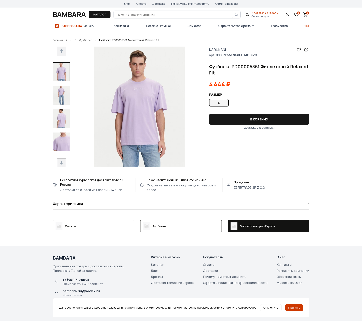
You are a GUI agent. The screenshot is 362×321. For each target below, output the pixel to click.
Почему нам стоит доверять (190, 3)
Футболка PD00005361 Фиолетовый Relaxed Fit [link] (128, 40)
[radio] (219, 102)
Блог (127, 3)
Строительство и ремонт (236, 26)
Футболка (85, 40)
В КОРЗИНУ (259, 119)
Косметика (121, 26)
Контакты (284, 265)
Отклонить (270, 307)
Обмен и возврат (226, 3)
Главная (58, 40)
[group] (259, 102)
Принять (294, 307)
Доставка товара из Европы (172, 283)
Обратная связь (289, 277)
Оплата (141, 3)
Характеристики (68, 203)
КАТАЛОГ (99, 14)
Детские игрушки (158, 26)
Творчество (279, 26)
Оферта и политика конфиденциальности (235, 283)
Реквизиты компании (293, 271)
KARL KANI (217, 49)
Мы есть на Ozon (289, 283)
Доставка (158, 3)
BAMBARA (69, 14)
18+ (306, 26)
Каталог (157, 265)
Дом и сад (194, 26)
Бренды (157, 277)
